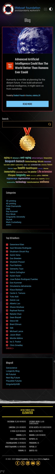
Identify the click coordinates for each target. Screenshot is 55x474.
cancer (12, 165)
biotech (20, 161)
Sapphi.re (46, 459)
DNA (8, 209)
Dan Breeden (15, 258)
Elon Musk (10, 214)
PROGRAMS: (33, 443)
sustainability (11, 182)
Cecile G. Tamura (17, 293)
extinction (44, 165)
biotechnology (31, 161)
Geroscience (11, 368)
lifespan (12, 175)
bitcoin (40, 161)
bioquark (10, 161)
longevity (21, 175)
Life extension (44, 171)
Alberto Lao (15, 303)
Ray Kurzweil (12, 211)
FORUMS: (21, 450)
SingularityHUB (13, 384)
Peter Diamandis (13, 206)
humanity (40, 169)
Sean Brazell (15, 317)
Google (15, 169)
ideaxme (45, 169)
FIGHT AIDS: (14, 439)
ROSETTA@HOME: (11, 447)
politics (39, 176)
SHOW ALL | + (10, 348)
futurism (29, 95)
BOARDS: (32, 435)
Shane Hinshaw (17, 307)
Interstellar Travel (21, 172)
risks (37, 179)
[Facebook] (18, 463)
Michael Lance (16, 331)
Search (50, 124)
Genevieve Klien (17, 244)
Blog (27, 20)
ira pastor (32, 171)
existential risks (36, 165)
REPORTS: (32, 439)
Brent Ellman (15, 324)
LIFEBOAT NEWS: (34, 421)
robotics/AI (36, 95)
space (47, 179)
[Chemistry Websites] (27, 140)
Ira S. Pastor (15, 341)
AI (11, 158)
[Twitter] (23, 463)
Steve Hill (14, 321)
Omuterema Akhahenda (20, 286)
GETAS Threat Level (27, 412)
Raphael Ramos (17, 310)
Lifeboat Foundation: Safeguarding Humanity (21, 9)
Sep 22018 (10, 66)
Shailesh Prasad (18, 95)
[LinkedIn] (28, 463)
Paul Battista (15, 265)
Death (29, 165)
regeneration (24, 178)
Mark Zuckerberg (13, 222)
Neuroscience (33, 176)
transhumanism (33, 182)
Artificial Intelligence (37, 158)
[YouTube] (33, 463)
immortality (9, 171)
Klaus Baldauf (16, 290)
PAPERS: (32, 447)
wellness (44, 182)
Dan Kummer (16, 282)
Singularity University (15, 217)
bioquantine (48, 158)
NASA (28, 176)
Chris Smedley (16, 345)
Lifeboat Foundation (22, 459)
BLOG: (31, 431)
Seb (11, 328)
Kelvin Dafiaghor (17, 272)
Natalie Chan (15, 314)
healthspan (31, 168)
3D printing (11, 201)
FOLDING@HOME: (11, 443)
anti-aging (25, 157)
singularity (42, 179)
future (49, 165)
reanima (45, 175)
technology (21, 182)
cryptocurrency (19, 165)
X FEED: (12, 431)
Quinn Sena (15, 255)
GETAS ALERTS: (34, 427)
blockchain (47, 162)
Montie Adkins (16, 338)
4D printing (11, 203)
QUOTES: (32, 450)
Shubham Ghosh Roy (19, 251)
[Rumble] (38, 463)
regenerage (12, 178)
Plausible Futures (14, 381)
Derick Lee (14, 300)
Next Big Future (13, 377)
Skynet (9, 219)
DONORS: (19, 435)
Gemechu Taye (16, 269)
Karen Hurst (15, 276)
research (33, 179)
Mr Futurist (11, 374)
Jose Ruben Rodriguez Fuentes (24, 279)
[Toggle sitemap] (45, 9)
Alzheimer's (16, 158)
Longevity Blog (12, 371)
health (21, 168)
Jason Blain (15, 335)
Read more (27, 104)
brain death (7, 165)
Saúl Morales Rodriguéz (20, 248)
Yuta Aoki (14, 296)
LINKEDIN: (12, 427)
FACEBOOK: (11, 421)
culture (25, 165)
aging (7, 157)
